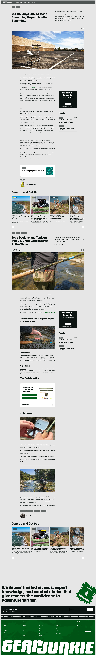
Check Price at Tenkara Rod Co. (29, 394)
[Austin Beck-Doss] (22, 184)
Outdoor (15, 197)
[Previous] (13, 227)
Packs (40, 635)
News (25, 2)
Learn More (49, 74)
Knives (61, 117)
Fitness (40, 632)
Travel (24, 630)
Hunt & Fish (24, 232)
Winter (24, 632)
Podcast (4, 628)
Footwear (24, 633)
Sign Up (68, 103)
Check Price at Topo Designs (29, 397)
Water (40, 633)
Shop (4, 632)
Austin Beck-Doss (31, 184)
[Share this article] (81, 28)
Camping (24, 625)
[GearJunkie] (7, 2)
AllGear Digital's (88, 631)
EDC (57, 630)
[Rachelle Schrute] (22, 515)
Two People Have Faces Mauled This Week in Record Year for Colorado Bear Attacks (39, 218)
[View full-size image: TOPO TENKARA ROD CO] (48, 271)
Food (40, 627)
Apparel (57, 632)
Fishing (40, 628)
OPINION (23, 179)
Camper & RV (58, 633)
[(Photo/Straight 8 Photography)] (48, 50)
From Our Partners (32, 2)
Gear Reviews (19, 2)
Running (57, 628)
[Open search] (92, 2)
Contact (4, 627)
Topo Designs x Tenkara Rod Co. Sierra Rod (28, 389)
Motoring (41, 625)
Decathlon (34, 87)
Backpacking (62, 126)
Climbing (57, 625)
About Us (4, 625)
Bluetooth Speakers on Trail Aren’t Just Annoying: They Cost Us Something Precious (78, 218)
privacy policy (72, 106)
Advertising (5, 630)
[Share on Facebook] (83, 28)
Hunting (57, 627)
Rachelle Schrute (31, 516)
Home (13, 232)
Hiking (24, 627)
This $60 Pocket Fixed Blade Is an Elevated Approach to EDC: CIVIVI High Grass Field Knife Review (67, 121)
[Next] (83, 227)
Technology (73, 197)
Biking (40, 630)
